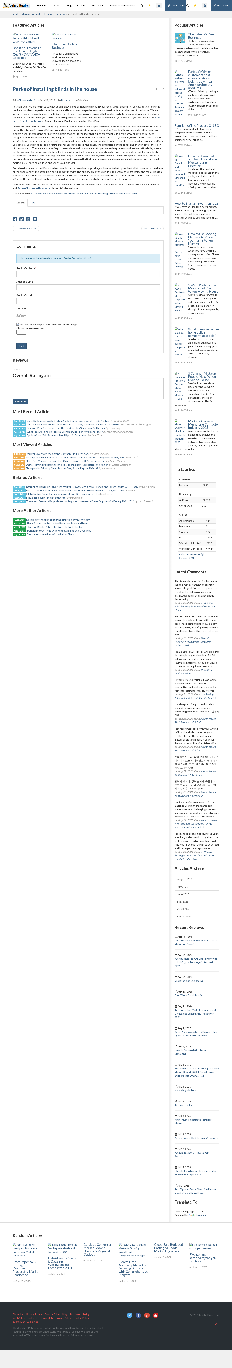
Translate (200, 1215)
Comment (22, 308)
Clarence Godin (27, 100)
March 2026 (184, 916)
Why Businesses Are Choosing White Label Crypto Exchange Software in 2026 (196, 824)
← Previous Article (26, 228)
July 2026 (182, 886)
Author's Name (26, 268)
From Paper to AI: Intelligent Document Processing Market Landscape (26, 1268)
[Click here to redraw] (22, 324)
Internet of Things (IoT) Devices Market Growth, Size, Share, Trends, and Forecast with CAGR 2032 (81, 486)
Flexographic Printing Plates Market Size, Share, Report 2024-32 (62, 468)
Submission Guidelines (122, 5)
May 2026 (182, 901)
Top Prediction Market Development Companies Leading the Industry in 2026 (195, 1013)
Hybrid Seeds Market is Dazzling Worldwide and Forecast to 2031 (63, 1263)
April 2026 (183, 909)
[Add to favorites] (162, 88)
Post (21, 345)
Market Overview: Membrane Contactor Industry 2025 (58, 453)
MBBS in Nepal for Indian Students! (46, 497)
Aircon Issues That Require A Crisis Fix (197, 1137)
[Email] (35, 220)
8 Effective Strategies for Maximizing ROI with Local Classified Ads (194, 855)
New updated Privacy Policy (55, 1317)
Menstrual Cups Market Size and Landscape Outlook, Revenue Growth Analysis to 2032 (76, 490)
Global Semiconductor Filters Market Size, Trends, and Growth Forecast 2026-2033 (74, 424)
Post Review (20, 401)
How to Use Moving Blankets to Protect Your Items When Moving (202, 239)
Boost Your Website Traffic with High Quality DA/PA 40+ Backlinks (27, 53)
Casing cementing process (190, 980)
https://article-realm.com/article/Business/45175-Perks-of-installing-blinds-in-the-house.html (84, 193)
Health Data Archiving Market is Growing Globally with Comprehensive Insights (133, 1268)
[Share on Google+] (28, 220)
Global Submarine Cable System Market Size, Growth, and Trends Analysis (68, 420)
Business (60, 14)
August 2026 (184, 879)
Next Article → (152, 228)
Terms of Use (52, 1314)
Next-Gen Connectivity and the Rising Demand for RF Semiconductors (65, 461)
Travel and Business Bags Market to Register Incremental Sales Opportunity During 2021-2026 (80, 501)
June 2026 (183, 894)
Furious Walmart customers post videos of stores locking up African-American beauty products (201, 80)
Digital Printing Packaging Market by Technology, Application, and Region (67, 464)
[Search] (187, 5)
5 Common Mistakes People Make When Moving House (202, 376)
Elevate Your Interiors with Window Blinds (50, 534)
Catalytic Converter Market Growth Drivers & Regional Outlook (97, 1249)
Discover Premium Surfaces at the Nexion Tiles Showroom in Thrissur (66, 428)
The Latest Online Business (64, 45)
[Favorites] (195, 5)
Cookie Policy (81, 1317)
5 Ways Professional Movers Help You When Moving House (203, 288)
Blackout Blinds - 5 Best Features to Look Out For (55, 526)
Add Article (222, 5)
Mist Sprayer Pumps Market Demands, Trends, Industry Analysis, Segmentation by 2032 (75, 457)
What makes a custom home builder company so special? (203, 332)
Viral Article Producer (25, 1317)
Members (42, 5)
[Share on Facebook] (15, 220)
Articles (81, 5)
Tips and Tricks (183, 1104)
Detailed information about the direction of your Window (58, 519)
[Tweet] (21, 220)
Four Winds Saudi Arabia (188, 995)
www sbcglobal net (185, 1090)
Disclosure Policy (79, 1314)
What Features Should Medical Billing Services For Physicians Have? (65, 431)
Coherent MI (186, 557)
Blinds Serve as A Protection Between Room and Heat (57, 523)
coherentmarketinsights (193, 554)
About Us (18, 1314)
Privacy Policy (34, 1314)
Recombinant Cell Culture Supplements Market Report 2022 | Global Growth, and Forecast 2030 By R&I (197, 1072)
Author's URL (24, 294)
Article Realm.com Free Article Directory (32, 14)
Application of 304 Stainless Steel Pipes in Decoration (57, 435)
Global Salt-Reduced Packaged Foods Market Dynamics (168, 1248)
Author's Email (25, 281)
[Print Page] (157, 88)
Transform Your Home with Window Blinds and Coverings (58, 530)
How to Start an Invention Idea (196, 203)
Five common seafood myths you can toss (202, 1257)
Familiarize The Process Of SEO (197, 125)
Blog (69, 5)
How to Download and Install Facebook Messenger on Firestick (202, 161)
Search (57, 5)
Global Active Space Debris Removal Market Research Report (61, 493)
